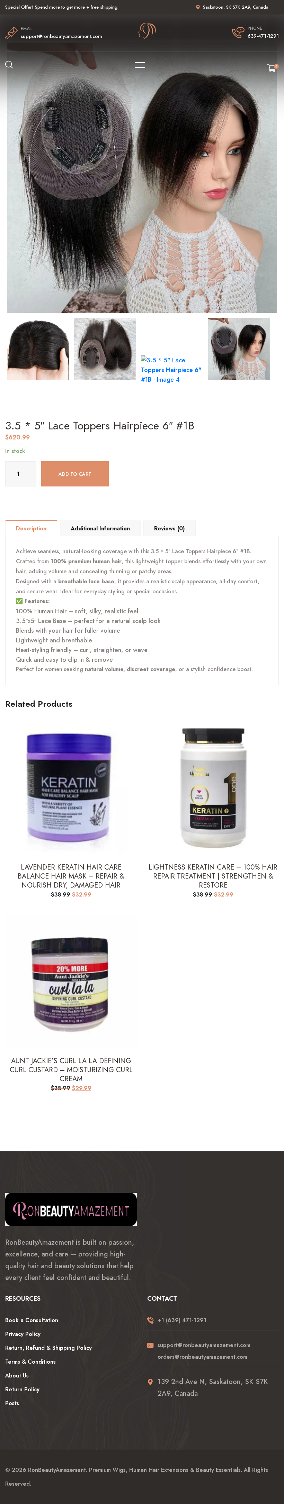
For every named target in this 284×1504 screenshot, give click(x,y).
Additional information (100, 528)
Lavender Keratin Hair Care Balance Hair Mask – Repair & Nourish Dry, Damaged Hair (71, 876)
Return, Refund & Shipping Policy (48, 1348)
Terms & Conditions (30, 1362)
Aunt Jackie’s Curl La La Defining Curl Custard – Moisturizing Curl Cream (71, 1070)
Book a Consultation (31, 1320)
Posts (12, 1403)
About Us (17, 1376)
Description (31, 528)
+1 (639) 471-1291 (182, 1320)
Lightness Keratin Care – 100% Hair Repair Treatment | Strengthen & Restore (213, 876)
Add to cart (75, 474)
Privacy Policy (23, 1334)
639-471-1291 (263, 36)
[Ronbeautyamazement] (167, 31)
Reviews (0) (169, 528)
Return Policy (22, 1389)
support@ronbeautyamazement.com (61, 36)
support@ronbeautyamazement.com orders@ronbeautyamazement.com (204, 1351)
